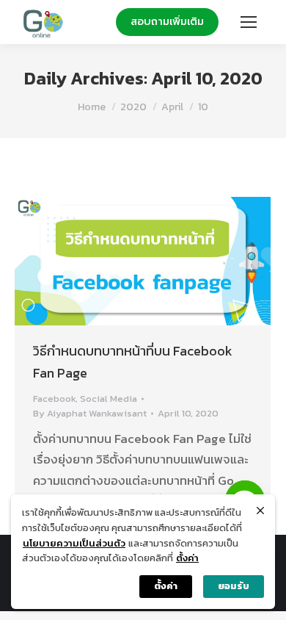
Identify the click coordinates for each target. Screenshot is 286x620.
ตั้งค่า (187, 558)
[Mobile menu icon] (248, 22)
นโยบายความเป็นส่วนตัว (74, 543)
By (90, 413)
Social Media (108, 398)
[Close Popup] (260, 510)
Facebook (54, 398)
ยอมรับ (233, 586)
